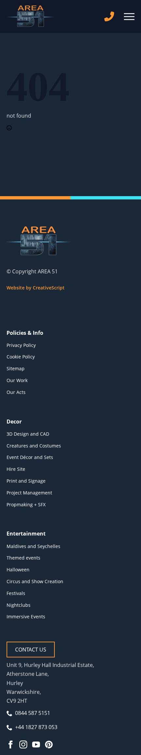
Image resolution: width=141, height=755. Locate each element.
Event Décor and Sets (30, 457)
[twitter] (23, 296)
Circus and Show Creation (35, 581)
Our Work (17, 380)
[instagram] (34, 296)
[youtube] (58, 296)
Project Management (29, 493)
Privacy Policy (21, 345)
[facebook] (11, 296)
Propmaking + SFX (26, 504)
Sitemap (16, 368)
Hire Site (16, 469)
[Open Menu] (129, 16)
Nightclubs (18, 605)
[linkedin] (46, 296)
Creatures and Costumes (34, 446)
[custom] (49, 744)
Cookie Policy (21, 357)
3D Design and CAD (28, 434)
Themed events (23, 558)
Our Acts (16, 392)
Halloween (18, 569)
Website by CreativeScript (36, 288)
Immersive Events (26, 616)
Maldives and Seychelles (33, 546)
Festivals (16, 593)
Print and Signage (26, 481)
